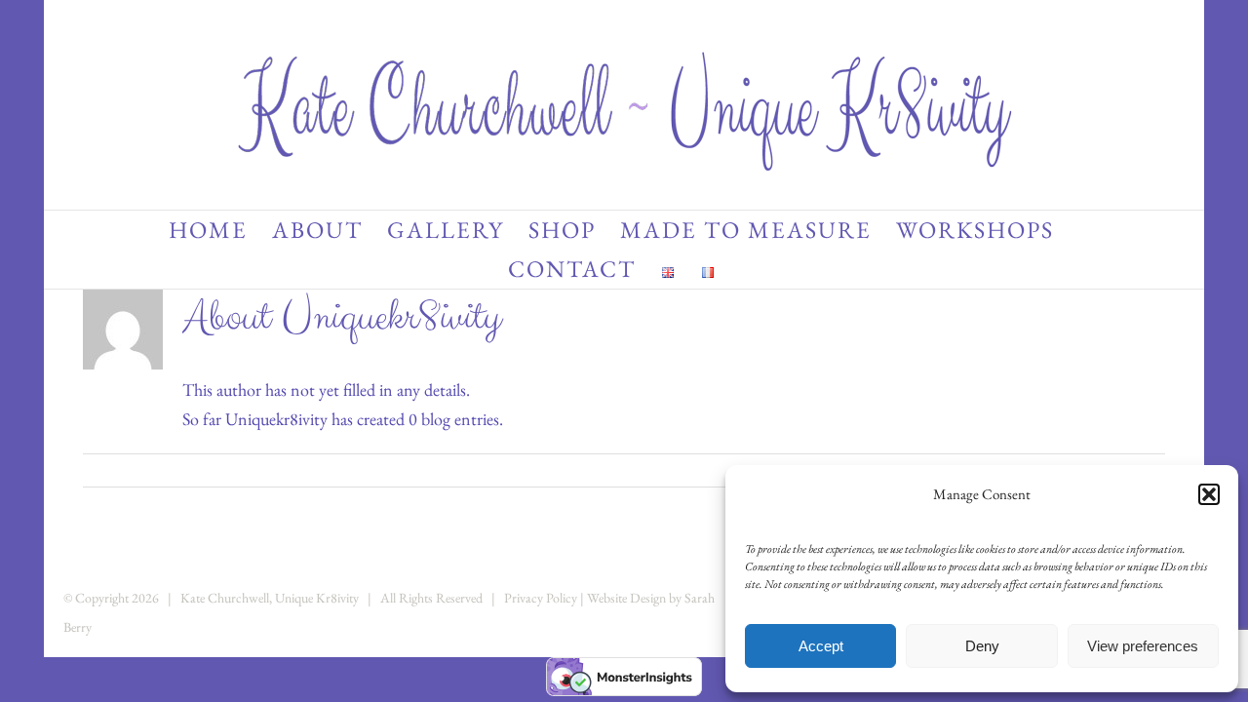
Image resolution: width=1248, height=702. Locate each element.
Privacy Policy (540, 597)
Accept (821, 646)
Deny (982, 646)
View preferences (1142, 646)
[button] (1209, 494)
